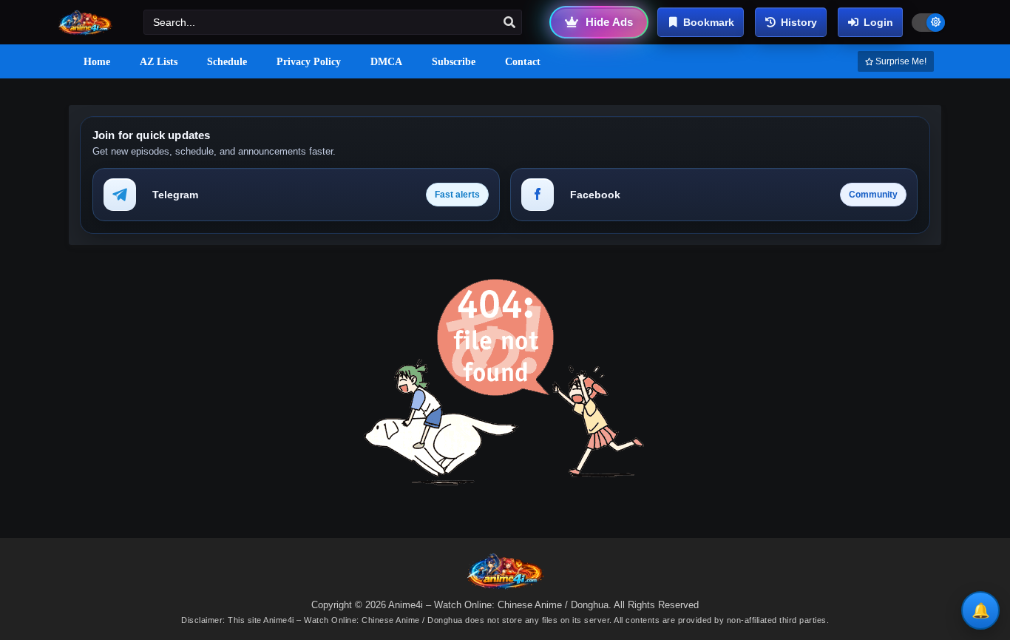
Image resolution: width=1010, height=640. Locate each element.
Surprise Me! (899, 61)
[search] (509, 23)
